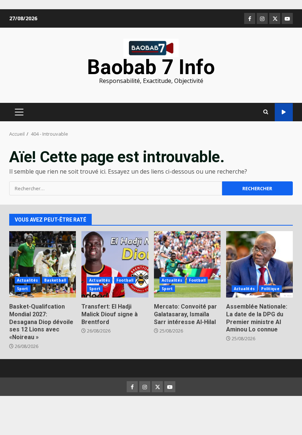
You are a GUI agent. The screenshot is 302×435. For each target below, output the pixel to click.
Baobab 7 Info (151, 67)
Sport (22, 288)
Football (124, 280)
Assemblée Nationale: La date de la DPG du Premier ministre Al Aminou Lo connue (259, 264)
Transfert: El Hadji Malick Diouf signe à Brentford (114, 264)
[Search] (265, 112)
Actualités (27, 280)
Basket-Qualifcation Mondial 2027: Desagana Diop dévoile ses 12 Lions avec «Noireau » (42, 264)
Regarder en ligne (284, 112)
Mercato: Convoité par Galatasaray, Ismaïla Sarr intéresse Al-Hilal (187, 264)
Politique (270, 288)
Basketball (55, 280)
